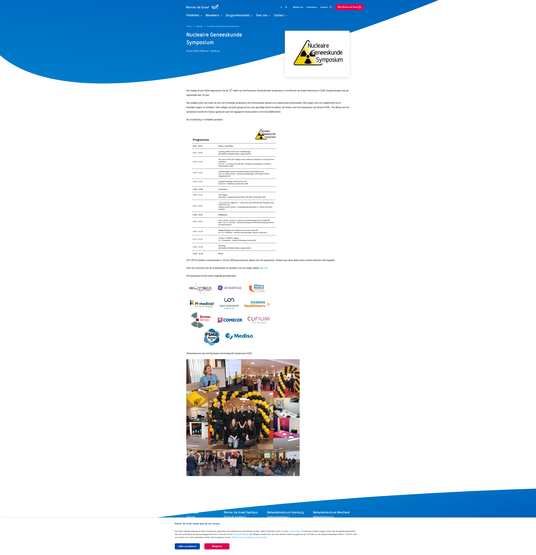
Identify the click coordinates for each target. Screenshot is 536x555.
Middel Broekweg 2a (323, 517)
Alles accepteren (187, 546)
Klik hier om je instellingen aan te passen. (249, 537)
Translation (311, 7)
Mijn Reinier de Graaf (348, 7)
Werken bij (298, 7)
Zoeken (324, 7)
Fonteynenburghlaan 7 (278, 517)
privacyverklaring (240, 534)
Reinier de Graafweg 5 (235, 517)
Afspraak (190, 517)
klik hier (264, 268)
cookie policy (294, 531)
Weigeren (217, 546)
